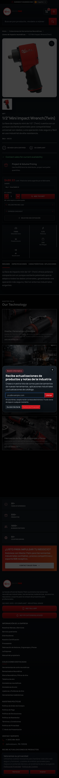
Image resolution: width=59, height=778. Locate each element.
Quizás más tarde (13, 407)
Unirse (49, 395)
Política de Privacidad (31, 407)
